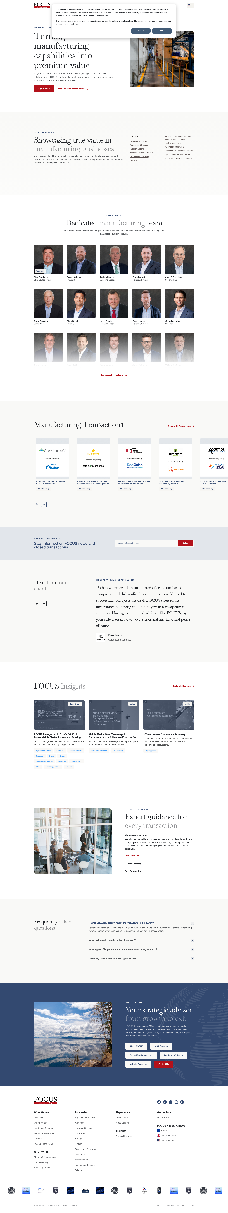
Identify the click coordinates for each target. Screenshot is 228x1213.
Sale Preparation (133, 871)
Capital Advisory (133, 864)
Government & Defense (86, 1149)
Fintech (78, 1144)
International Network (44, 1134)
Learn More (130, 855)
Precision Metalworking (139, 157)
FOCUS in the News (43, 1144)
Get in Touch (163, 1118)
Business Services (83, 1128)
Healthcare (80, 1155)
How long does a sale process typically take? (113, 958)
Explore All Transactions (179, 426)
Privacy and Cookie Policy (174, 1205)
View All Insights (124, 1136)
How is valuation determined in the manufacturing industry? (121, 923)
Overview (38, 1118)
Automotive (80, 1123)
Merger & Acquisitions (136, 835)
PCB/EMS (134, 160)
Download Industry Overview (71, 89)
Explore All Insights (182, 686)
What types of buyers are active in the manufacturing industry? (123, 949)
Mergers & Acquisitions (45, 1157)
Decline (162, 31)
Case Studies (122, 1123)
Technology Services (85, 1165)
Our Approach (40, 1123)
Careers (38, 1139)
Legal (192, 1205)
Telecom (79, 1170)
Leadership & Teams (43, 1128)
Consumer (80, 1134)
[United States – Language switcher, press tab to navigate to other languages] (190, 5)
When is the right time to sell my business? (112, 940)
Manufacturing (81, 1160)
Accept (141, 31)
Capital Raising (41, 1163)
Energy (78, 1139)
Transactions (122, 1118)
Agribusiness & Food (85, 1118)
